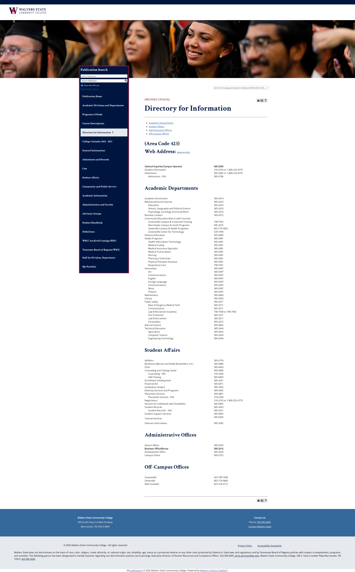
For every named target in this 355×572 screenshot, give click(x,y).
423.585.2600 (264, 522)
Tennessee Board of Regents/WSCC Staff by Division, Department (101, 253)
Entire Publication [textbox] (88, 76)
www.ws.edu (183, 152)
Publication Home (92, 96)
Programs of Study (92, 114)
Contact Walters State (259, 526)
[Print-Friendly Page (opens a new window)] (261, 100)
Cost (84, 168)
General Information (93, 150)
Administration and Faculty (97, 204)
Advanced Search (90, 88)
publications (136, 570)
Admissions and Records (95, 159)
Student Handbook (92, 222)
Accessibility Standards (270, 545)
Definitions (88, 231)
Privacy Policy (245, 545)
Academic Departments (161, 123)
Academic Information (94, 195)
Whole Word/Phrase (91, 85)
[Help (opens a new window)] (265, 100)
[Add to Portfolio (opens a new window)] (258, 100)
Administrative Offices (160, 130)
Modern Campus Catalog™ (214, 570)
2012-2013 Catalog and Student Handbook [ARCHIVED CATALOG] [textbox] (241, 88)
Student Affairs (90, 177)
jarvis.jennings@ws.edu (247, 555)
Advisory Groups (91, 213)
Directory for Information (96, 132)
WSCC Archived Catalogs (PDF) (99, 240)
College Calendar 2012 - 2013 (97, 141)
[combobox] (241, 87)
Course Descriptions (93, 123)
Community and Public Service (99, 186)
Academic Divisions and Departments (103, 105)
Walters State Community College (27, 10)
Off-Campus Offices (159, 133)
